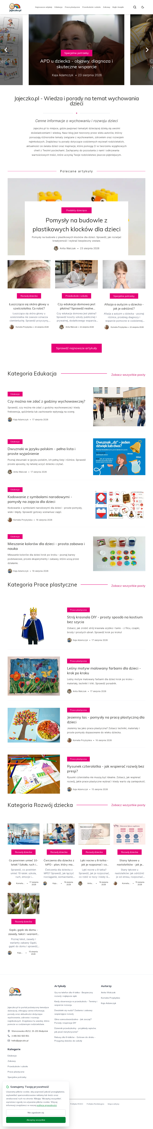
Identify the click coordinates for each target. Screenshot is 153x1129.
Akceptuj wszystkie (36, 1120)
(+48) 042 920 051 (20, 1036)
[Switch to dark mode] (142, 7)
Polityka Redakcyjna (95, 1104)
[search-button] (134, 7)
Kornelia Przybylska (110, 998)
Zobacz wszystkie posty (128, 374)
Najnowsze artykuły (43, 7)
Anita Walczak (108, 992)
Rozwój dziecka (29, 295)
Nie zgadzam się (36, 1112)
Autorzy (106, 986)
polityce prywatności (47, 1105)
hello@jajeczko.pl (20, 1040)
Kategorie (14, 1049)
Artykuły (60, 986)
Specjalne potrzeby (76, 53)
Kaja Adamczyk (108, 1003)
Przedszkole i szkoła (91, 7)
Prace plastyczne (72, 7)
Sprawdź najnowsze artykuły (76, 348)
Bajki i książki (118, 7)
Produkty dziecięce (76, 210)
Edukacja (58, 7)
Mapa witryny (113, 1104)
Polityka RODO (76, 1104)
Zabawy (106, 7)
